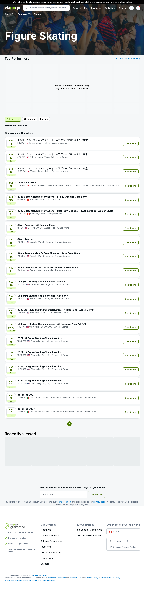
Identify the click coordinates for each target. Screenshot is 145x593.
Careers (45, 563)
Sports (8, 14)
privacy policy (99, 502)
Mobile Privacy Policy (111, 578)
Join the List (96, 494)
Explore (77, 8)
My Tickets (110, 8)
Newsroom (47, 558)
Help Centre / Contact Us (88, 529)
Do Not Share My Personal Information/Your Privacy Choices (30, 580)
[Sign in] (131, 8)
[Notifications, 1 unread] (138, 8)
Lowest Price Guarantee (88, 535)
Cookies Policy (91, 578)
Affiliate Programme (51, 541)
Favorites (96, 8)
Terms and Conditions (56, 578)
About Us (46, 529)
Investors (46, 546)
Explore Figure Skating (128, 58)
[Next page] (82, 423)
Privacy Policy (75, 578)
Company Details (40, 575)
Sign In (122, 8)
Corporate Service (51, 552)
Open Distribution (50, 535)
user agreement (63, 502)
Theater (38, 14)
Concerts (22, 14)
